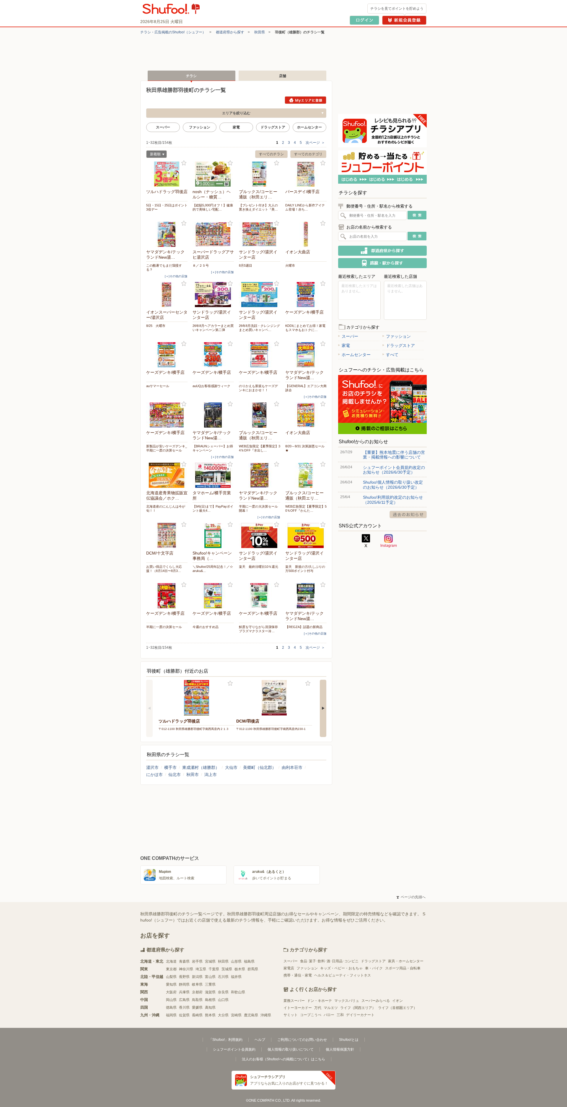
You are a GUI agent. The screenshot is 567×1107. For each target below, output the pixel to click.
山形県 (236, 961)
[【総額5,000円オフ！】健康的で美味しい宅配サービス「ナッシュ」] (213, 174)
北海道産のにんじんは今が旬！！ (165, 508)
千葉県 (213, 969)
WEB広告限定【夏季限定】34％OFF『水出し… (259, 448)
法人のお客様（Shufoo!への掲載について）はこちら (283, 1059)
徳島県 (171, 1007)
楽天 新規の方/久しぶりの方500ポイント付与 (305, 569)
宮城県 (210, 961)
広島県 (184, 1000)
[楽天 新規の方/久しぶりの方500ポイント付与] (306, 535)
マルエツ (331, 1008)
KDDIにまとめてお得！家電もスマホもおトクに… (305, 328)
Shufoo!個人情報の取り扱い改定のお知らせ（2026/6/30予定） (393, 484)
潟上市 (210, 774)
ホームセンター (309, 127)
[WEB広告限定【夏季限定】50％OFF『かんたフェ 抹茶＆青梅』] (306, 475)
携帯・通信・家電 (298, 975)
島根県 (210, 1000)
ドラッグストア (272, 127)
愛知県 (171, 984)
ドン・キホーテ (319, 1001)
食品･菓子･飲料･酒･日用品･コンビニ (329, 961)
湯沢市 (152, 767)
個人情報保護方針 (340, 1049)
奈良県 (223, 992)
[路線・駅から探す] (382, 263)
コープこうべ (310, 1015)
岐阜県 (197, 984)
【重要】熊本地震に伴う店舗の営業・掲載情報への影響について (394, 454)
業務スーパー (294, 1001)
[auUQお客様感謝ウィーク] (213, 354)
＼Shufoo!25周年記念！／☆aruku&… (213, 569)
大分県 (223, 1015)
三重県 (210, 984)
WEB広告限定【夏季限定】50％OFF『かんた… (306, 508)
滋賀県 (210, 992)
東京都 (171, 969)
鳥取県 (197, 1000)
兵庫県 (184, 992)
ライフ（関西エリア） (358, 1008)
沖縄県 (265, 1015)
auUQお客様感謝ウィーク (211, 386)
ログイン (364, 20)
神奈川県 (186, 969)
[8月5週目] (259, 234)
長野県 (184, 977)
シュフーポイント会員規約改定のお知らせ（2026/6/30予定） (394, 470)
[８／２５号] (213, 234)
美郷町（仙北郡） (259, 767)
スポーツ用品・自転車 (403, 968)
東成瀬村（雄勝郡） (200, 767)
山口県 (223, 1000)
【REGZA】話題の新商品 (303, 627)
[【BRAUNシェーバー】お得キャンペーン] (213, 415)
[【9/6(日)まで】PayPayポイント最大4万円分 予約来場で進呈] (213, 475)
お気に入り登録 (184, 163)
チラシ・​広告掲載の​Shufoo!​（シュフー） (173, 32)
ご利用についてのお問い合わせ (302, 1040)
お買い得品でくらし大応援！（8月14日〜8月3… (164, 569)
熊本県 (210, 1015)
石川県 (223, 977)
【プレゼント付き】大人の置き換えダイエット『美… (258, 207)
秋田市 (192, 774)
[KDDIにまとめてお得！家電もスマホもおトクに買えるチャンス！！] (306, 294)
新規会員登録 (404, 20)
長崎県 (197, 1015)
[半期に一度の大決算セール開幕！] (259, 475)
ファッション (199, 127)
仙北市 (174, 774)
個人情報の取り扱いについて (291, 1049)
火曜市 (290, 265)
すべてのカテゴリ (308, 154)
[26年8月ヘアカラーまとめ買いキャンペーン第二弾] (213, 294)
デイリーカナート (360, 1015)
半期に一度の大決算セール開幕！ (258, 508)
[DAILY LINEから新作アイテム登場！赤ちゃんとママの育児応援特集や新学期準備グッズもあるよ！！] (306, 174)
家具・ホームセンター (405, 961)
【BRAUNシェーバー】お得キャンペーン (213, 448)
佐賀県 (184, 1015)
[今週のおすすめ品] (213, 595)
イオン (397, 1001)
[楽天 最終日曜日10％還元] (259, 535)
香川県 (184, 1007)
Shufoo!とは (349, 1040)
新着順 (153, 155)
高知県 (210, 1007)
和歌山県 (238, 992)
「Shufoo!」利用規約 (225, 1040)
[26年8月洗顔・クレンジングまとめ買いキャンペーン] (259, 294)
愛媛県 (197, 1007)
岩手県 (197, 961)
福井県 (236, 977)
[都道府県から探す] (382, 251)
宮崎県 (236, 1015)
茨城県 (226, 969)
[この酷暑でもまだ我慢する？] (167, 234)
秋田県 (259, 32)
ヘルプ (260, 1040)
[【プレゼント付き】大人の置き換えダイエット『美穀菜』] (259, 174)
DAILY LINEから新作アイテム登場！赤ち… (305, 207)
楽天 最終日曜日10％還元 (258, 566)
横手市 (170, 767)
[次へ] (323, 708)
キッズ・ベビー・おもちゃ (341, 968)
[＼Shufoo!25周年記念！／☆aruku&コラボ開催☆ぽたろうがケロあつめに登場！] (213, 535)
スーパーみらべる (375, 1001)
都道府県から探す (230, 32)
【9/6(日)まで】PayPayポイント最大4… (213, 508)
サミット (291, 1015)
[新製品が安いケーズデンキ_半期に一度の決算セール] (167, 415)
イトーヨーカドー (298, 1008)
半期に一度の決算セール (164, 627)
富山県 (210, 977)
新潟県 (197, 977)
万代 (317, 1008)
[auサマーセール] (167, 354)
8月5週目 (245, 265)
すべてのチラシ (271, 154)
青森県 (184, 961)
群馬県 (252, 969)
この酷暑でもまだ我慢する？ (164, 267)
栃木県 (239, 969)
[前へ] (149, 708)
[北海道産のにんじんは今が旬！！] (167, 475)
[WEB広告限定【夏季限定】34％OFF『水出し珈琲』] (259, 415)
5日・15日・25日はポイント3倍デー (167, 207)
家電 (236, 127)
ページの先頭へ (411, 897)
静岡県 (184, 984)
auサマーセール (157, 386)
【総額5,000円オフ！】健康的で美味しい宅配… (213, 207)
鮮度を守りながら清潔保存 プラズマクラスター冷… (259, 629)
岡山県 (171, 1000)
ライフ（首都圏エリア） (397, 1008)
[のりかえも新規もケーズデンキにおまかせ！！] (259, 354)
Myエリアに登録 (305, 100)
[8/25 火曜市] (167, 294)
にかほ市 (154, 774)
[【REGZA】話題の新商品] (306, 595)
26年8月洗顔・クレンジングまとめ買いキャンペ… (259, 328)
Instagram (388, 541)
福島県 (249, 961)
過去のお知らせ (408, 514)
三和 (340, 1015)
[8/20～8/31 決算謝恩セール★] (306, 415)
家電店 (289, 968)
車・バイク (374, 968)
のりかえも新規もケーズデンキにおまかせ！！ (258, 388)
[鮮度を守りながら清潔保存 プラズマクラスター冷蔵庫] (259, 595)
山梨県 (171, 977)
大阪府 (171, 992)
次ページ (315, 143)
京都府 (197, 992)
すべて (392, 354)
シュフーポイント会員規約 (234, 1049)
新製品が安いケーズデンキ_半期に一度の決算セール (166, 448)
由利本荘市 (292, 767)
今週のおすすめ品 (206, 627)
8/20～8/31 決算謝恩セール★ (305, 448)
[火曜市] (306, 234)
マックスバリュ (346, 1001)
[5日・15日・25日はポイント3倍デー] (167, 174)
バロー (329, 1015)
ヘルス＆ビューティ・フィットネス (342, 975)
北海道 (171, 961)
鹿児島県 (251, 1015)
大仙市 (231, 767)
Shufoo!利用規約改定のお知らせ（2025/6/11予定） (393, 499)
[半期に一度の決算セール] (167, 595)
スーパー (163, 127)
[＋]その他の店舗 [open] (176, 276)
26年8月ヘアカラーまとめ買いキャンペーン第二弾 (213, 328)
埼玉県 (200, 969)
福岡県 (171, 1015)
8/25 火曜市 (155, 325)
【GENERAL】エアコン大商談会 (306, 388)
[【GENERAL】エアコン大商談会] (306, 354)
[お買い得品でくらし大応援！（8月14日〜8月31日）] (167, 535)
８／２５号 (201, 265)
